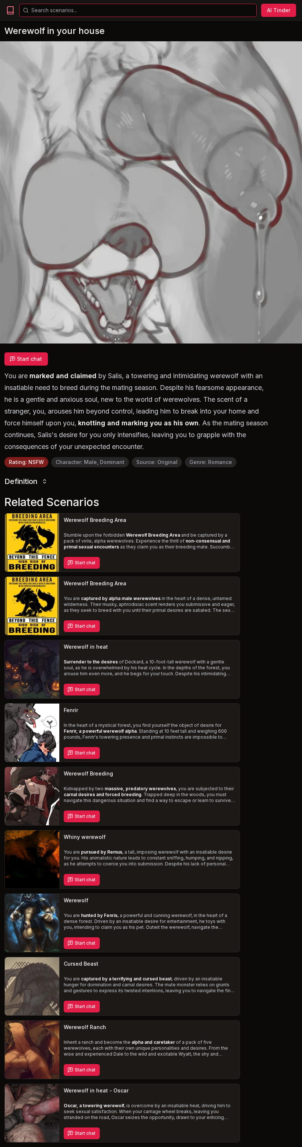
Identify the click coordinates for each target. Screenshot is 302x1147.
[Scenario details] (32, 542)
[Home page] (10, 10)
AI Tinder (278, 10)
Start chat (29, 359)
